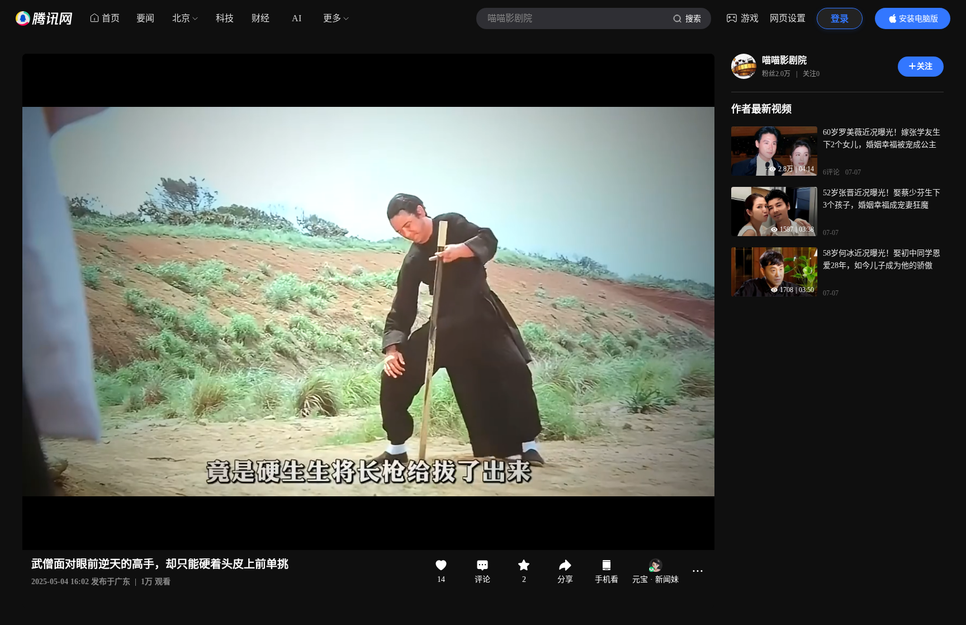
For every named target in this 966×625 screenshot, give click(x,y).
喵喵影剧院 (784, 60)
